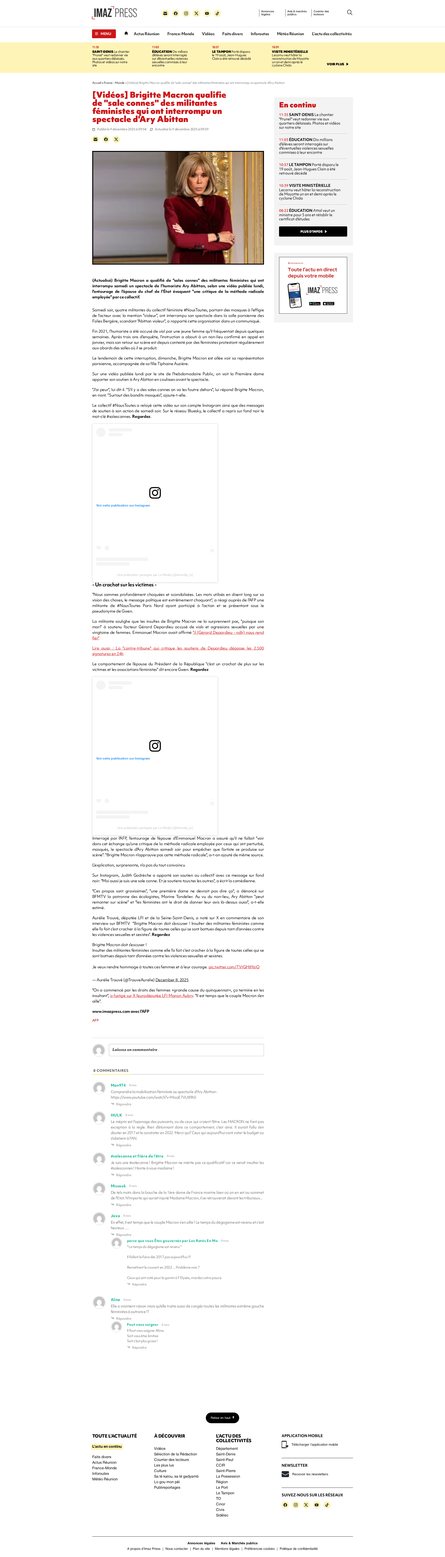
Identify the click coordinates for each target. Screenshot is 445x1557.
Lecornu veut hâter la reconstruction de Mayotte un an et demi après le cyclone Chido (290, 59)
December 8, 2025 (172, 979)
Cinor (220, 1504)
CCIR (220, 1465)
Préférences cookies (260, 1549)
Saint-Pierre (226, 1471)
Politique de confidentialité (299, 1549)
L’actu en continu (107, 1446)
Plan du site (201, 1549)
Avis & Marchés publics (239, 1543)
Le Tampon (225, 1493)
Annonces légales (267, 13)
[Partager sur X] (116, 139)
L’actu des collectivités (332, 33)
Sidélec (222, 1515)
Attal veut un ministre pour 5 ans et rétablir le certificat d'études (307, 215)
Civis (220, 1510)
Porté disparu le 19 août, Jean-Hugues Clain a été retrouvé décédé (231, 55)
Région (222, 1482)
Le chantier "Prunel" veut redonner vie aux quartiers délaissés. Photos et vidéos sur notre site (111, 59)
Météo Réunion (290, 33)
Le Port (222, 1487)
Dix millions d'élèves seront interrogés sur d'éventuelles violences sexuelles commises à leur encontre (170, 59)
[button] (104, 33)
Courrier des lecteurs (321, 13)
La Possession (228, 1476)
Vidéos (208, 33)
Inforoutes (260, 33)
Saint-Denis (225, 1454)
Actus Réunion (146, 33)
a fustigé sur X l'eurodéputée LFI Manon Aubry (151, 995)
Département (227, 1449)
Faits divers (232, 33)
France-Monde (180, 33)
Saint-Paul (224, 1460)
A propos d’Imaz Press (143, 1549)
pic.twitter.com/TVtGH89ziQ (234, 966)
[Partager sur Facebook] (106, 139)
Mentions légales (227, 1549)
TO (218, 1499)
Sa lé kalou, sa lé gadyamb (176, 1476)
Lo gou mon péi (167, 1482)
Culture (160, 1471)
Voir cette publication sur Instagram (123, 505)
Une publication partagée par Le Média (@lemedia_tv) (155, 575)
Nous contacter (176, 1549)
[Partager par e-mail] (95, 139)
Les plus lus (164, 1465)
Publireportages (167, 1487)
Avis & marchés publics (297, 13)
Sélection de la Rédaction (175, 1454)
